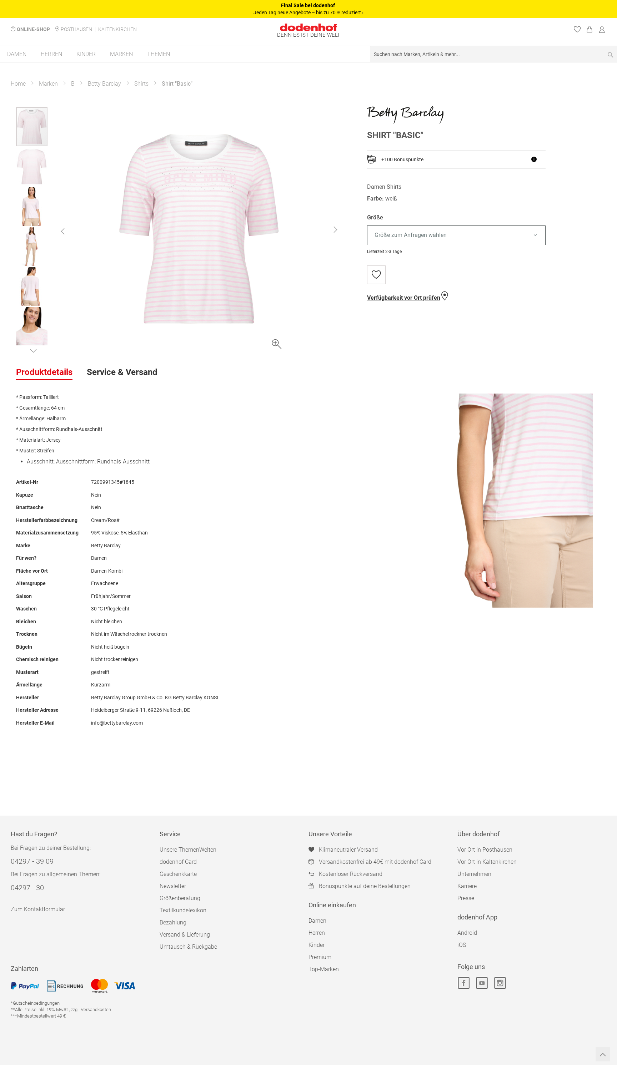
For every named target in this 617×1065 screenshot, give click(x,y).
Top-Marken (323, 969)
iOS (461, 945)
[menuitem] (16, 54)
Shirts (141, 83)
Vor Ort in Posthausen (484, 849)
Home (18, 83)
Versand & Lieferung (185, 934)
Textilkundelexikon (183, 910)
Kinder (316, 945)
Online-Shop (33, 29)
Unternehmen (474, 874)
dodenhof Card (178, 861)
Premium (319, 957)
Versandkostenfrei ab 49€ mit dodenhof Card (375, 861)
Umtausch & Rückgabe (188, 946)
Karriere (467, 886)
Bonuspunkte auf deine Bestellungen (365, 886)
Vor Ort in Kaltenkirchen (487, 861)
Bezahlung (173, 922)
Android (467, 932)
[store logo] (308, 27)
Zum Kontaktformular (38, 909)
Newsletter (173, 886)
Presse (465, 898)
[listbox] (484, 235)
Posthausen (76, 29)
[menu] (308, 54)
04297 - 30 (27, 887)
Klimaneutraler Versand (348, 849)
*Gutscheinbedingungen (35, 1003)
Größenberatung (180, 898)
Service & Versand (122, 372)
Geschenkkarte (178, 874)
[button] (62, 231)
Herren (316, 932)
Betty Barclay (104, 83)
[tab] (44, 372)
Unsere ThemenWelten (188, 849)
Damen (317, 920)
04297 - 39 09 (32, 861)
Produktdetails (44, 372)
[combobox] (493, 54)
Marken (48, 83)
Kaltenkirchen (117, 29)
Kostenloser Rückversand (350, 874)
